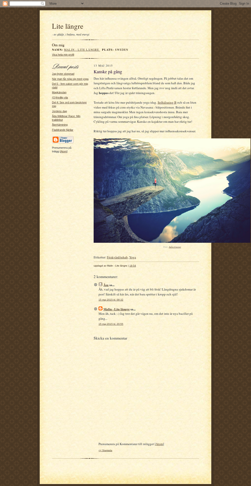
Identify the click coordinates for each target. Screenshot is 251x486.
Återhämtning (60, 124)
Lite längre (67, 26)
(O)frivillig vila (60, 97)
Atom (64, 151)
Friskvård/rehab (117, 257)
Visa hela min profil (63, 54)
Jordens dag (59, 111)
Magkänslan (59, 92)
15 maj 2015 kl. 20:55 (111, 324)
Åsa (106, 284)
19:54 (132, 265)
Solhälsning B (167, 102)
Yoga (132, 257)
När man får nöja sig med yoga (70, 78)
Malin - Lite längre (82, 49)
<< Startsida (105, 450)
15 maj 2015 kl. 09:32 (111, 299)
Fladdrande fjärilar (62, 129)
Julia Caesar (175, 246)
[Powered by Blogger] (63, 142)
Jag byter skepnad (63, 73)
